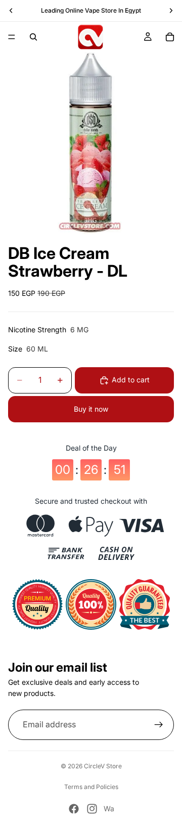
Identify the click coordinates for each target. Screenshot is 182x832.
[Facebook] (74, 809)
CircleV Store (103, 766)
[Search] (33, 37)
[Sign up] (158, 724)
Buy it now (91, 409)
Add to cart (131, 379)
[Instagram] (92, 809)
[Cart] (170, 37)
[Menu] (11, 37)
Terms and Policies (91, 787)
